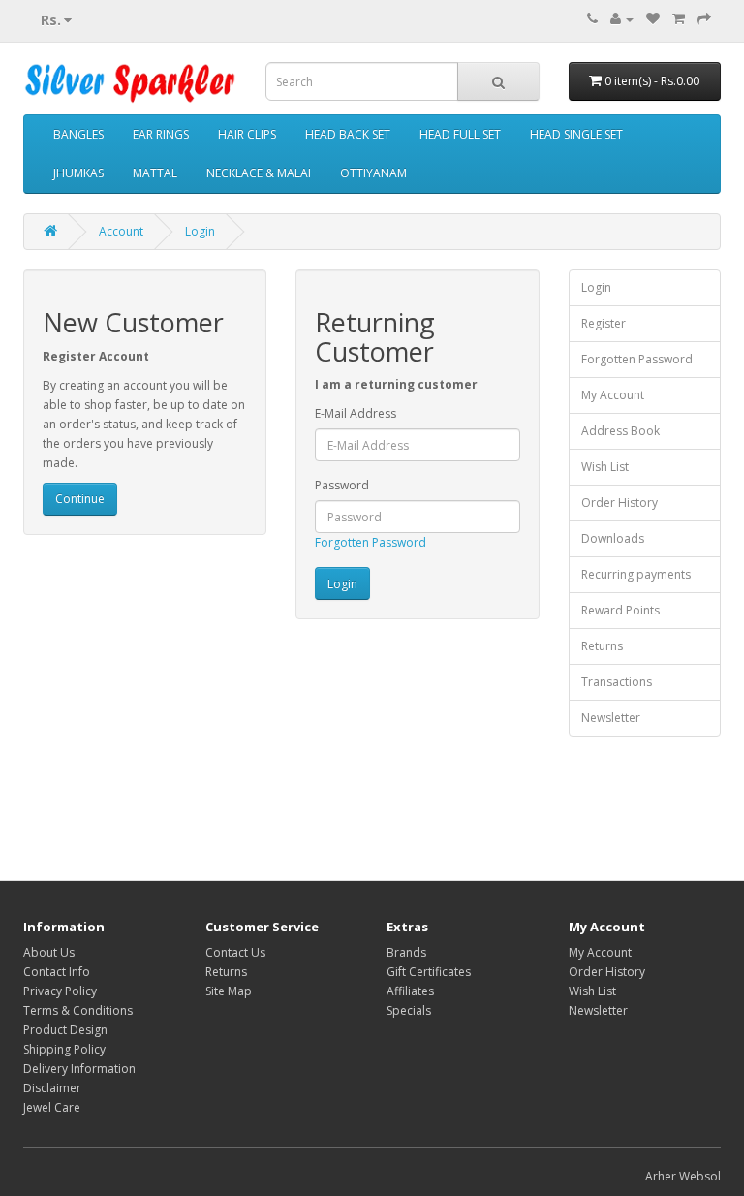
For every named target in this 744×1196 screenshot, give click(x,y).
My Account (612, 395)
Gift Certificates (429, 971)
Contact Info (56, 971)
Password (342, 485)
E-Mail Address (355, 413)
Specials (409, 1010)
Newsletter (610, 717)
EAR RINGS (161, 134)
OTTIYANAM (373, 173)
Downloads (612, 538)
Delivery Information (79, 1068)
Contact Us (235, 952)
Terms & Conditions (78, 1010)
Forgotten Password (370, 542)
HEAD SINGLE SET (576, 134)
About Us (49, 952)
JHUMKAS (78, 173)
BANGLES (78, 134)
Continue (80, 498)
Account (121, 231)
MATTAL (155, 173)
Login (200, 231)
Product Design (65, 1030)
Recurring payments (636, 574)
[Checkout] (704, 19)
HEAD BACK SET (347, 134)
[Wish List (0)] (653, 19)
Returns (602, 646)
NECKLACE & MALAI (258, 173)
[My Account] (622, 19)
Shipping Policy (64, 1049)
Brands (406, 952)
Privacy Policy (60, 991)
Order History (619, 502)
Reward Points (620, 610)
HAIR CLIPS (247, 134)
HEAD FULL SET (460, 134)
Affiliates (410, 991)
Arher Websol (683, 1176)
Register (603, 323)
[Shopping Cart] (678, 19)
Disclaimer (52, 1088)
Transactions (616, 682)
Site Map (228, 991)
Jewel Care (51, 1107)
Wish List (605, 466)
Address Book (620, 431)
